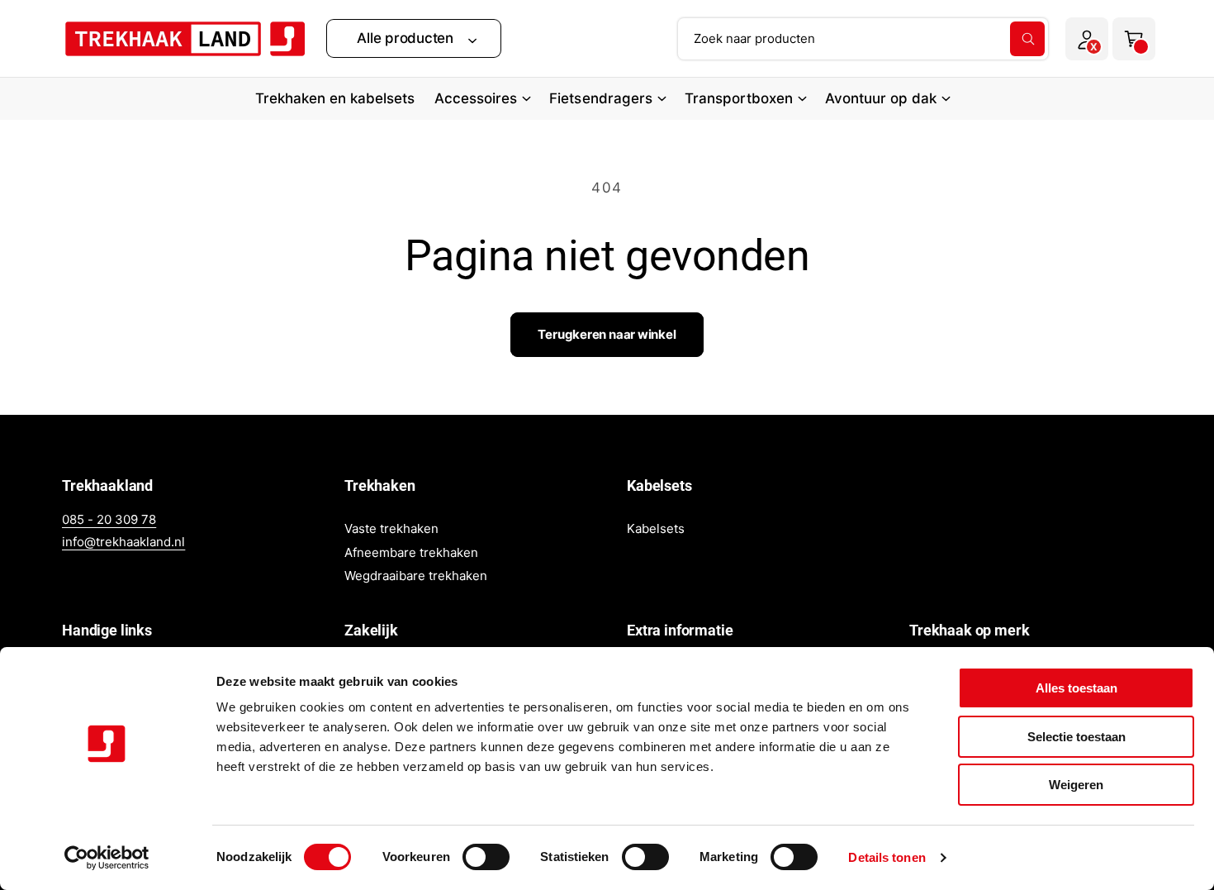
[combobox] (863, 38)
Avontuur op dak (881, 98)
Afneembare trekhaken (411, 552)
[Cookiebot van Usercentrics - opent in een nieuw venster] (107, 857)
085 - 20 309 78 (109, 519)
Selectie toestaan (1076, 737)
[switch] (486, 857)
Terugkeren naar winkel (607, 334)
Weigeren (1076, 785)
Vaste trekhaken (391, 528)
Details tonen (886, 857)
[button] (413, 38)
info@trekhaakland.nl (123, 542)
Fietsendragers (600, 98)
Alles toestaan (1076, 688)
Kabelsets (656, 528)
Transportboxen (739, 98)
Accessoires (475, 98)
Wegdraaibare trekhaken (415, 575)
